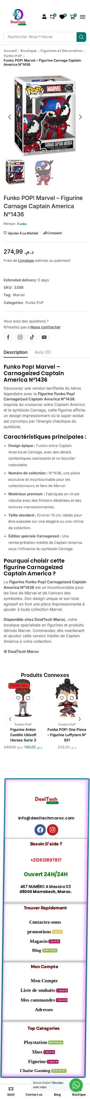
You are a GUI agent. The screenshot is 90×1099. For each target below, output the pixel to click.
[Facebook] (8, 337)
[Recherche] (81, 37)
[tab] (16, 353)
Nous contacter (45, 327)
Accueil (10, 50)
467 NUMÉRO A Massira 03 (45, 886)
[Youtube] (44, 337)
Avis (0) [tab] (43, 352)
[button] (44, 16)
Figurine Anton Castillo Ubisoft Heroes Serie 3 (23, 734)
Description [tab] (16, 352)
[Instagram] (20, 337)
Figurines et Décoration (61, 50)
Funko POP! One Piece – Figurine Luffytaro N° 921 (67, 734)
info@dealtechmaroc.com (45, 818)
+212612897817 (45, 860)
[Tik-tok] (32, 337)
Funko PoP (13, 55)
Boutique (29, 50)
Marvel (19, 295)
